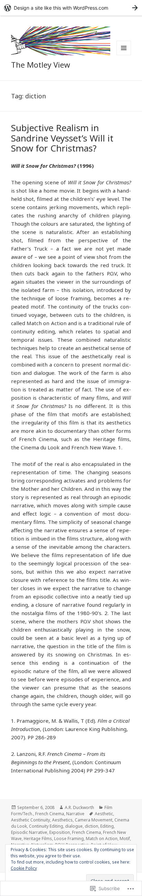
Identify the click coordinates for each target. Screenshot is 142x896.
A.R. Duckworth (79, 807)
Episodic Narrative (29, 832)
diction (91, 826)
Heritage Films (38, 838)
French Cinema (49, 814)
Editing (107, 826)
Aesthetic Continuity (30, 820)
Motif (125, 838)
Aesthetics (62, 820)
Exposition (59, 832)
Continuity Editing (46, 826)
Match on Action (102, 838)
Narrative (75, 814)
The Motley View (40, 64)
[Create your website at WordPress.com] (71, 8)
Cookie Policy (24, 868)
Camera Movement (93, 820)
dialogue (74, 826)
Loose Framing (69, 838)
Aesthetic (104, 814)
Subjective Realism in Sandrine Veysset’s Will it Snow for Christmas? (62, 138)
